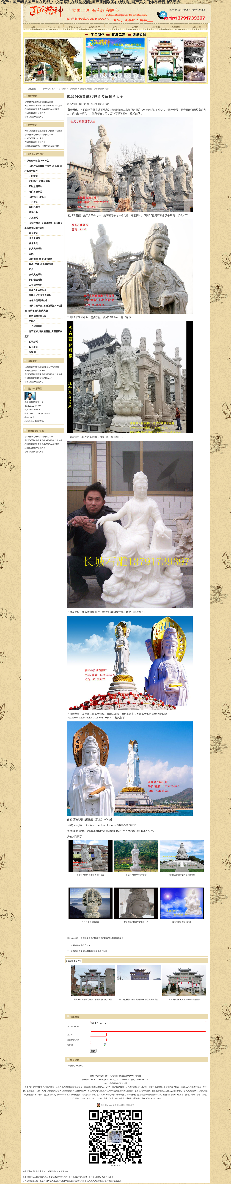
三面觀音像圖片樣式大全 (35, 113)
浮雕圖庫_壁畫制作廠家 (39, 259)
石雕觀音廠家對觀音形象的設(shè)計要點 (42, 109)
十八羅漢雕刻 (34, 326)
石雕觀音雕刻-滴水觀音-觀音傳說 (90, 875)
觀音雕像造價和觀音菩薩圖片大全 (39, 102)
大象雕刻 (32, 217)
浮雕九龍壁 (33, 207)
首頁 (33, 27)
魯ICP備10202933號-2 (151, 1098)
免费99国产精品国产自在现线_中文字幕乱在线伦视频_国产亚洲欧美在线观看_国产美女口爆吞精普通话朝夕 (68, 1177)
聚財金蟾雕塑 (34, 279)
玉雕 (30, 253)
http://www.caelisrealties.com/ (83, 717)
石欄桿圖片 (94, 27)
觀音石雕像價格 (161, 215)
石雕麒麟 (155, 27)
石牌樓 (192, 1087)
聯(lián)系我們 (111, 1076)
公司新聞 (62, 89)
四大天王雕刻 (34, 248)
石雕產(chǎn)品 (74, 27)
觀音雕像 (84, 938)
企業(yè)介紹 (53, 27)
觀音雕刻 (73, 89)
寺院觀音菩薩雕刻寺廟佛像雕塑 (181, 875)
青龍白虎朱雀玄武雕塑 (39, 295)
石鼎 (30, 269)
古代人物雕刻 (34, 274)
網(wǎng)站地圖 (198, 10)
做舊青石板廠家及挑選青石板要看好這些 (90, 951)
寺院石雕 (196, 27)
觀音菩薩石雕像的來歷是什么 (136, 922)
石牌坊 (135, 27)
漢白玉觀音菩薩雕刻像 (181, 922)
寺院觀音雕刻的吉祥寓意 (136, 875)
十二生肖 (32, 202)
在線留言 (122, 1076)
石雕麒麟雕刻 (34, 186)
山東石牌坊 (124, 825)
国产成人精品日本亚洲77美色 (58, 1181)
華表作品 (32, 212)
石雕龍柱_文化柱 (36, 196)
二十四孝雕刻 (34, 285)
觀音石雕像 (93, 938)
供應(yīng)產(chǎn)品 (38, 160)
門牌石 (31, 321)
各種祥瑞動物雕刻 (37, 300)
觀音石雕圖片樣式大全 (34, 117)
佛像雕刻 (32, 243)
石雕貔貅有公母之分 (81, 945)
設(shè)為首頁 (184, 10)
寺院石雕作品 (34, 191)
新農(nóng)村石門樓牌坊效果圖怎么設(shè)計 (93, 999)
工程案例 (31, 352)
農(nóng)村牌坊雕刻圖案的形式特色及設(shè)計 (138, 999)
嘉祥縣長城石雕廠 (83, 819)
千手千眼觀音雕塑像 (90, 922)
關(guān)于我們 (97, 1076)
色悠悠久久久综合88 (95, 1181)
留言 (115, 27)
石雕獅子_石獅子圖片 (38, 181)
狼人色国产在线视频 (112, 1181)
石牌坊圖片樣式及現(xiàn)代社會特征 (184, 999)
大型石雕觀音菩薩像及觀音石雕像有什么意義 (43, 105)
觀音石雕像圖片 (189, 109)
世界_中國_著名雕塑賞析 (40, 264)
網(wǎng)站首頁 (48, 89)
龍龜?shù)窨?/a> (37, 290)
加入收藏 (173, 10)
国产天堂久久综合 (78, 1181)
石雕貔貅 (176, 27)
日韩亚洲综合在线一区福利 (34, 1181)
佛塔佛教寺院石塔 (37, 316)
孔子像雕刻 (33, 238)
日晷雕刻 (32, 347)
